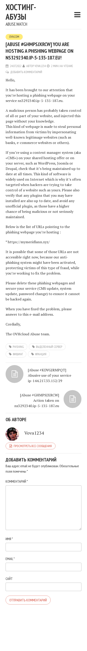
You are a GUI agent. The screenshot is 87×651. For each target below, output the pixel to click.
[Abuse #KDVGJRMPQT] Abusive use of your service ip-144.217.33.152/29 (49, 375)
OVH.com (14, 37)
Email (10, 558)
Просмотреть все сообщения (33, 446)
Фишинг (18, 354)
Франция (40, 354)
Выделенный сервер (49, 347)
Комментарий (17, 481)
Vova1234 (40, 66)
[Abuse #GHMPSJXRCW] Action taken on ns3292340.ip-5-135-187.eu (36, 400)
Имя (9, 539)
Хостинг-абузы (21, 12)
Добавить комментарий (26, 72)
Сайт (9, 578)
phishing (18, 347)
